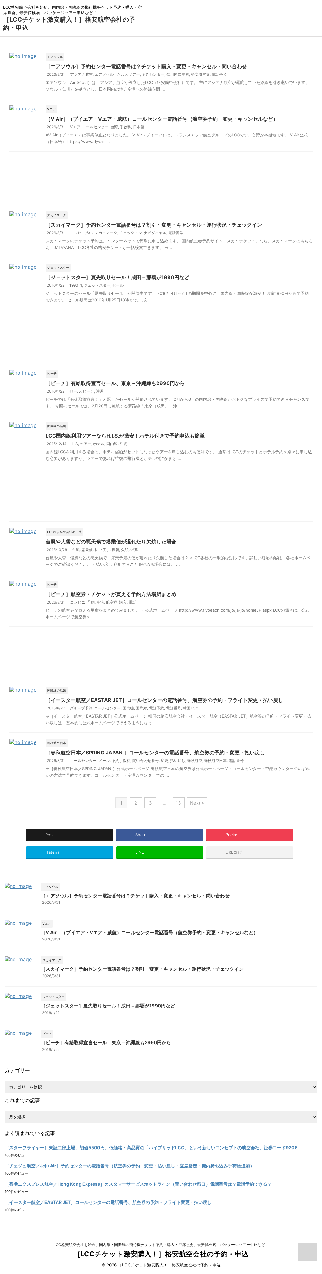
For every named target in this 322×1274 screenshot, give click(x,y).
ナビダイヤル (155, 232)
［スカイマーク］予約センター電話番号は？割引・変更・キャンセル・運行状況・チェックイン (154, 225)
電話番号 (219, 74)
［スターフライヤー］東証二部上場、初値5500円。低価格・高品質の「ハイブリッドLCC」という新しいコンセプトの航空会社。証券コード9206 (151, 1147)
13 (178, 803)
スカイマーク (106, 232)
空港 (100, 602)
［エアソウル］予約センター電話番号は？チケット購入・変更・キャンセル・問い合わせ (146, 66)
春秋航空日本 (215, 760)
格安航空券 (200, 74)
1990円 (75, 285)
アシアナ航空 (81, 74)
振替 (115, 549)
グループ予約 (81, 708)
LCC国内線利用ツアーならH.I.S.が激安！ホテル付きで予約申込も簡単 (125, 436)
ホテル (98, 443)
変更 (164, 760)
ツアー (134, 74)
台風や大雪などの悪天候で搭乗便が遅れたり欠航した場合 (111, 541)
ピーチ (88, 391)
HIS (75, 443)
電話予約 (156, 708)
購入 (123, 602)
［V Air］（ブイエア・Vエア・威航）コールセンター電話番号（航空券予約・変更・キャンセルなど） (162, 119)
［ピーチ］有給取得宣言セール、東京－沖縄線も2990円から (115, 383)
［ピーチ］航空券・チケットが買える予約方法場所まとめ (111, 594)
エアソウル (104, 74)
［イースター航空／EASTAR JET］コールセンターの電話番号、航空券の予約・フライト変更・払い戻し (164, 700)
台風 (76, 549)
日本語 (138, 126)
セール (118, 285)
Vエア (75, 126)
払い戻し (102, 549)
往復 (123, 443)
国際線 (141, 708)
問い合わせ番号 (145, 760)
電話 (132, 602)
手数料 (125, 126)
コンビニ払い (81, 232)
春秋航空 (194, 760)
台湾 (114, 126)
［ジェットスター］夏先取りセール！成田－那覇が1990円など (117, 277)
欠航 (125, 549)
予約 (91, 602)
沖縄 (99, 391)
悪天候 (87, 549)
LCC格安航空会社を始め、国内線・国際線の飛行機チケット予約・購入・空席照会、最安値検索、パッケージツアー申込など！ (161, 1244)
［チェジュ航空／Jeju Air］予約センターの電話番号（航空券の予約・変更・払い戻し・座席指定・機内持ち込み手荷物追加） (129, 1165)
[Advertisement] (161, 179)
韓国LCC (190, 708)
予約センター (153, 74)
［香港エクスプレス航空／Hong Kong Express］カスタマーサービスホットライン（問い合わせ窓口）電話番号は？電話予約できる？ (138, 1184)
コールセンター (95, 126)
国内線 (112, 443)
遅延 (134, 549)
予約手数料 (121, 760)
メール (104, 760)
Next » (197, 803)
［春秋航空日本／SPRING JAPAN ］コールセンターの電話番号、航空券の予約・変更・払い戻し (155, 752)
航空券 (111, 602)
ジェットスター (97, 285)
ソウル (121, 74)
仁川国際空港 (177, 74)
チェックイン (130, 232)
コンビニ (77, 602)
